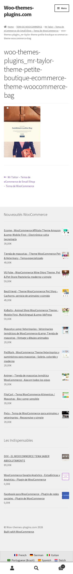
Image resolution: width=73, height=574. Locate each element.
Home (11, 26)
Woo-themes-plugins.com (19, 11)
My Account (12, 568)
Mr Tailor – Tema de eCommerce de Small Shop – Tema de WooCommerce (19, 181)
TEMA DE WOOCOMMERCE (29, 26)
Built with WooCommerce (19, 531)
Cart (56, 565)
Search (36, 568)
